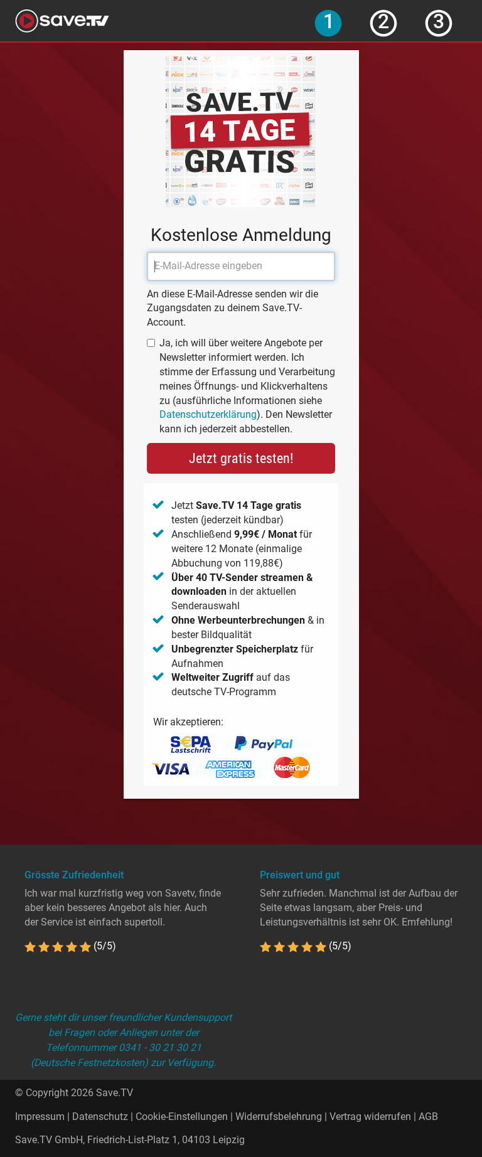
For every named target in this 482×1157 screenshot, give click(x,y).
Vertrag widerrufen (370, 1116)
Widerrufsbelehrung (278, 1116)
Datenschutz (100, 1116)
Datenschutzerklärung (208, 414)
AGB (428, 1116)
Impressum (40, 1116)
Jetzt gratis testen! (241, 458)
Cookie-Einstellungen (182, 1116)
